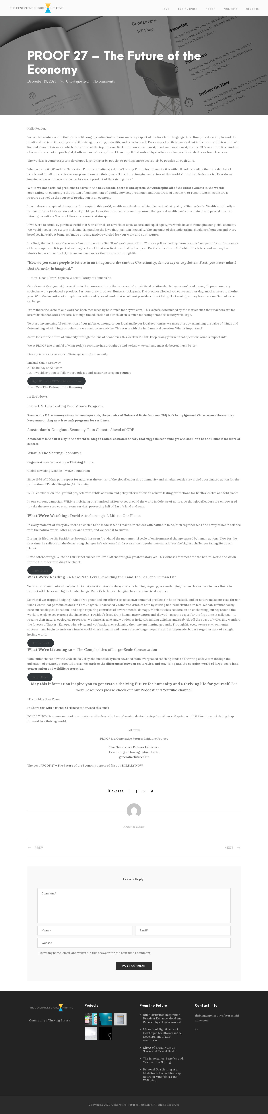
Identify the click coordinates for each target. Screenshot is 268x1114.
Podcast (81, 372)
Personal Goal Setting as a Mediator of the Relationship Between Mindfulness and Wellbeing (162, 1075)
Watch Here (40, 570)
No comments (104, 81)
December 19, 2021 (41, 81)
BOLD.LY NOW (132, 765)
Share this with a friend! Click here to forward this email (70, 708)
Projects (231, 9)
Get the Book (41, 643)
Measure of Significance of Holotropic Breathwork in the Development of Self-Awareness (162, 1035)
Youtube (125, 372)
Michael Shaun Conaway (44, 362)
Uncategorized (77, 81)
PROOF (210, 9)
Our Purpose (187, 9)
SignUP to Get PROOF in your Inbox (56, 381)
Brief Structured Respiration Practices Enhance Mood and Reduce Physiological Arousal (162, 1018)
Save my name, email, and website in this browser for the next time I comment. (96, 953)
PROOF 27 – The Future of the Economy (68, 765)
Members (252, 9)
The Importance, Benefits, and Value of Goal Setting (163, 1060)
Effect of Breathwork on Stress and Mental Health (159, 1049)
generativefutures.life (134, 757)
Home (166, 9)
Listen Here (40, 677)
